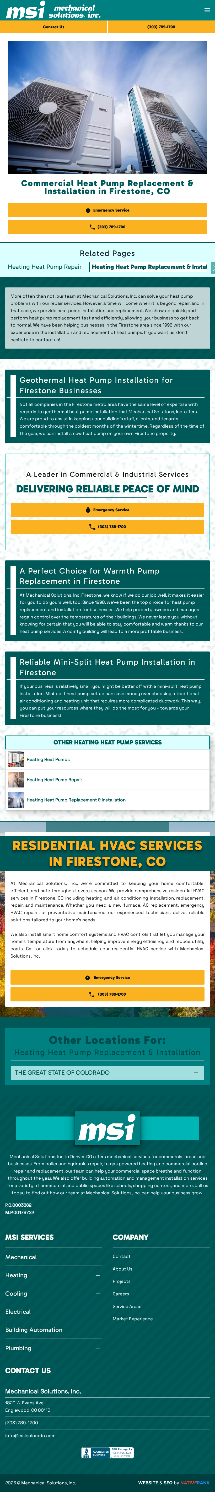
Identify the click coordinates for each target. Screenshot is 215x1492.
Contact (122, 1256)
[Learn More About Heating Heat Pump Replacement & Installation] (107, 800)
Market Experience (133, 1319)
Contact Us (53, 26)
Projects (122, 1281)
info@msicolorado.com (30, 1435)
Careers (121, 1294)
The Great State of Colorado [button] (62, 1072)
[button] (207, 10)
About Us (122, 1269)
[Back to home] (53, 10)
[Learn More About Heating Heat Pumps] (107, 759)
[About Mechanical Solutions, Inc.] (107, 1128)
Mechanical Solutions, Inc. (43, 1391)
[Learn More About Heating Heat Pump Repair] (107, 780)
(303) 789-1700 (21, 1423)
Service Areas (127, 1306)
